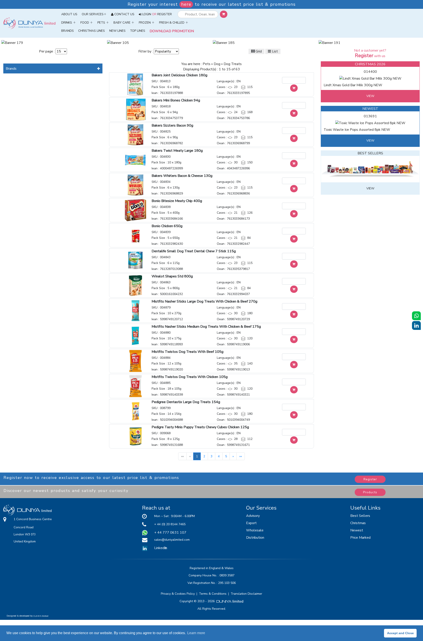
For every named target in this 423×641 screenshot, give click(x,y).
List (274, 51)
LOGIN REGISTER (157, 14)
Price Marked (360, 537)
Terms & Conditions (213, 594)
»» (240, 456)
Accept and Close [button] (400, 633)
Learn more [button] (196, 633)
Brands (67, 31)
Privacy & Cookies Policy (179, 594)
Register (370, 479)
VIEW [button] (370, 96)
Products (370, 492)
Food (85, 23)
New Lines (117, 31)
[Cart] (294, 88)
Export (251, 523)
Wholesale (254, 530)
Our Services (93, 14)
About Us (70, 14)
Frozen (145, 23)
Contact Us (124, 14)
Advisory (253, 515)
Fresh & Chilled (172, 23)
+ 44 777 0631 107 (170, 532)
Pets (101, 23)
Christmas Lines (91, 31)
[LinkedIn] (416, 325)
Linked (160, 548)
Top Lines (137, 31)
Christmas (358, 523)
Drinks (67, 23)
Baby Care (122, 23)
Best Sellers (360, 515)
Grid (258, 51)
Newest (356, 530)
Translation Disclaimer (246, 594)
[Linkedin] (144, 548)
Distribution (255, 537)
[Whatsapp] (416, 315)
